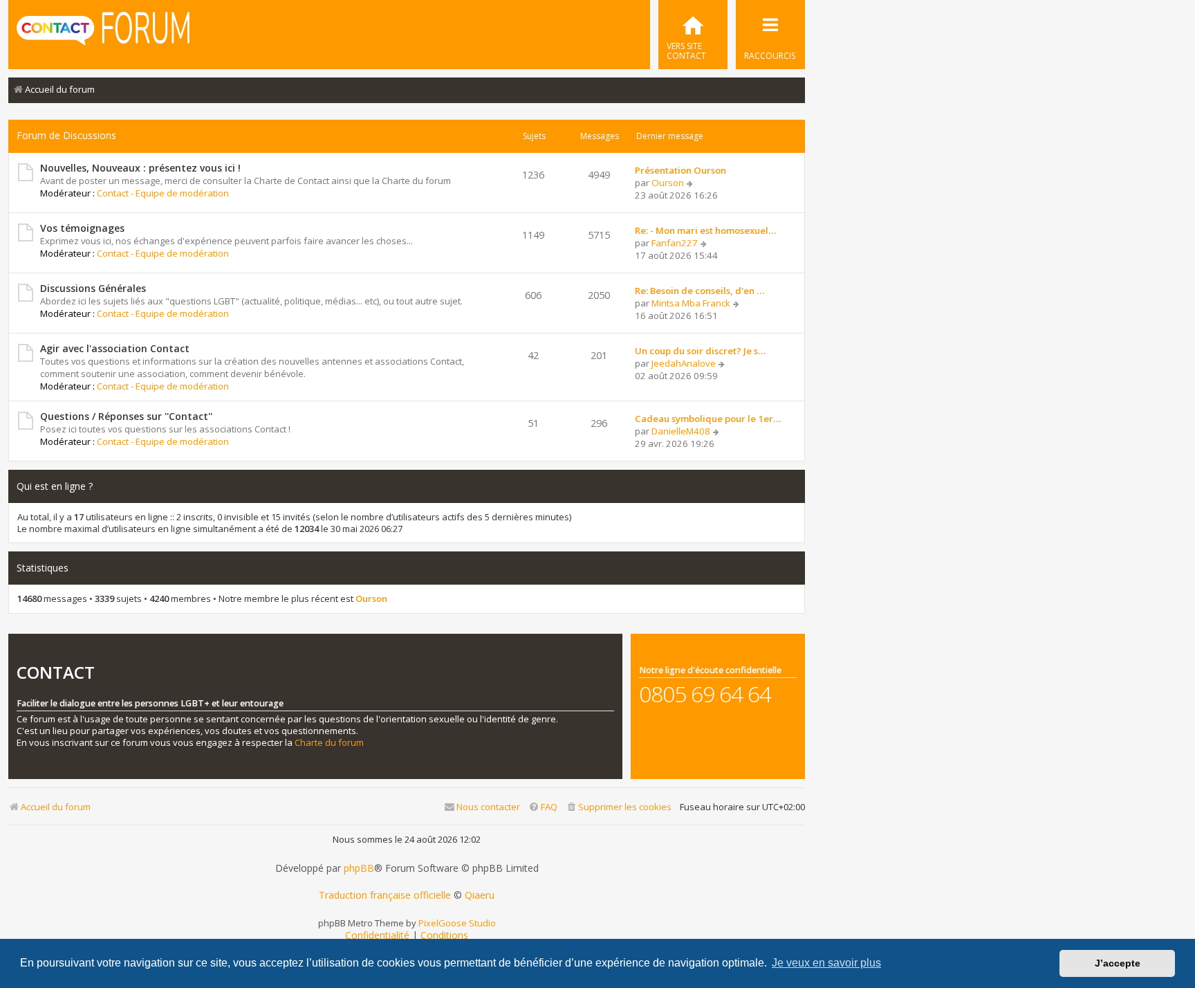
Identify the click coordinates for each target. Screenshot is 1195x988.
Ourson (667, 182)
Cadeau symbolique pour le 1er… (708, 418)
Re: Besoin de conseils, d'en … (699, 290)
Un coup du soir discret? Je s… (700, 351)
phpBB (359, 868)
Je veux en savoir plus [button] (826, 963)
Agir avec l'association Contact (114, 348)
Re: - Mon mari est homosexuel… (705, 230)
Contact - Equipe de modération (163, 193)
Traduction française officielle (385, 895)
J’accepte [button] (1117, 963)
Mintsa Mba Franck (690, 303)
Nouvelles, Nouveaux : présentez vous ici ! (140, 167)
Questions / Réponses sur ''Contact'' (126, 416)
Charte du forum (329, 743)
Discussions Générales (93, 288)
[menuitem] (693, 34)
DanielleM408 (680, 431)
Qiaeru (479, 895)
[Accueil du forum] (103, 33)
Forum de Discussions (66, 135)
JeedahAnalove (683, 363)
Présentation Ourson (680, 170)
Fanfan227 (674, 243)
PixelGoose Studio (457, 923)
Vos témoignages (82, 228)
